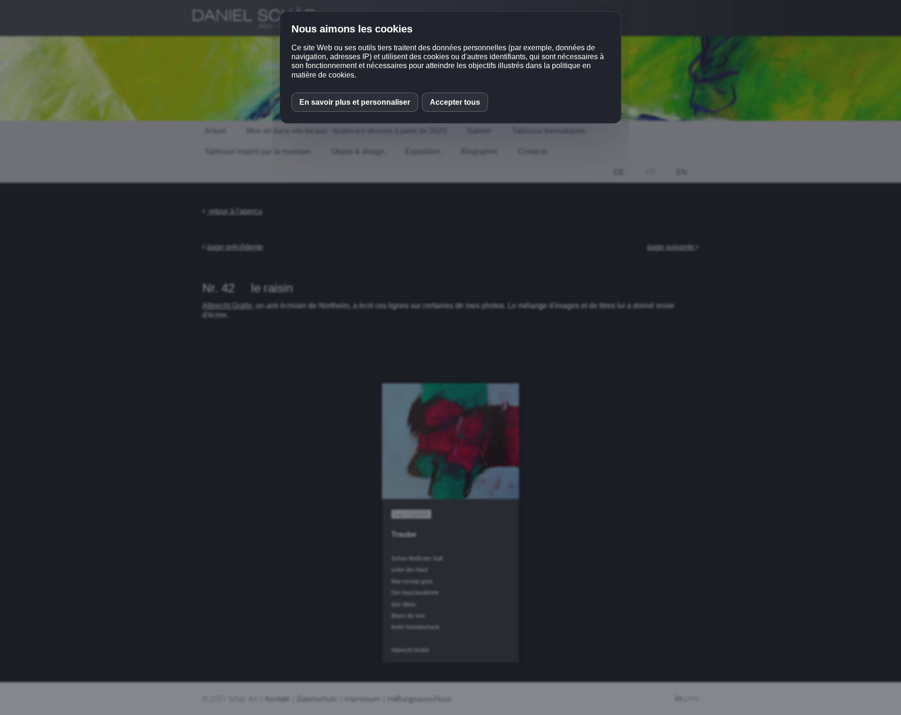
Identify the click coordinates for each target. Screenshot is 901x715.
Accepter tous (455, 102)
